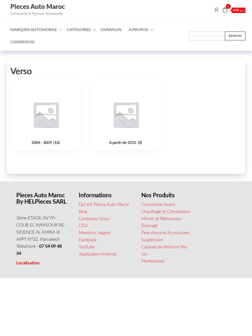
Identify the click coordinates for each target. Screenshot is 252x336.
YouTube (86, 247)
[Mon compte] (216, 10)
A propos (138, 30)
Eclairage (149, 226)
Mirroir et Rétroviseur (161, 219)
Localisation (28, 263)
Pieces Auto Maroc (37, 7)
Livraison (111, 30)
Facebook (88, 240)
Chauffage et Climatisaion (165, 212)
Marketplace (152, 261)
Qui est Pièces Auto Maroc (104, 204)
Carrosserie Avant (158, 204)
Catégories (79, 30)
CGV (83, 226)
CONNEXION (22, 42)
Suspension (152, 240)
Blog (83, 212)
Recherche (235, 35)
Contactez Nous (94, 219)
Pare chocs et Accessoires (165, 233)
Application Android (97, 254)
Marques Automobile (33, 30)
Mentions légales (95, 233)
